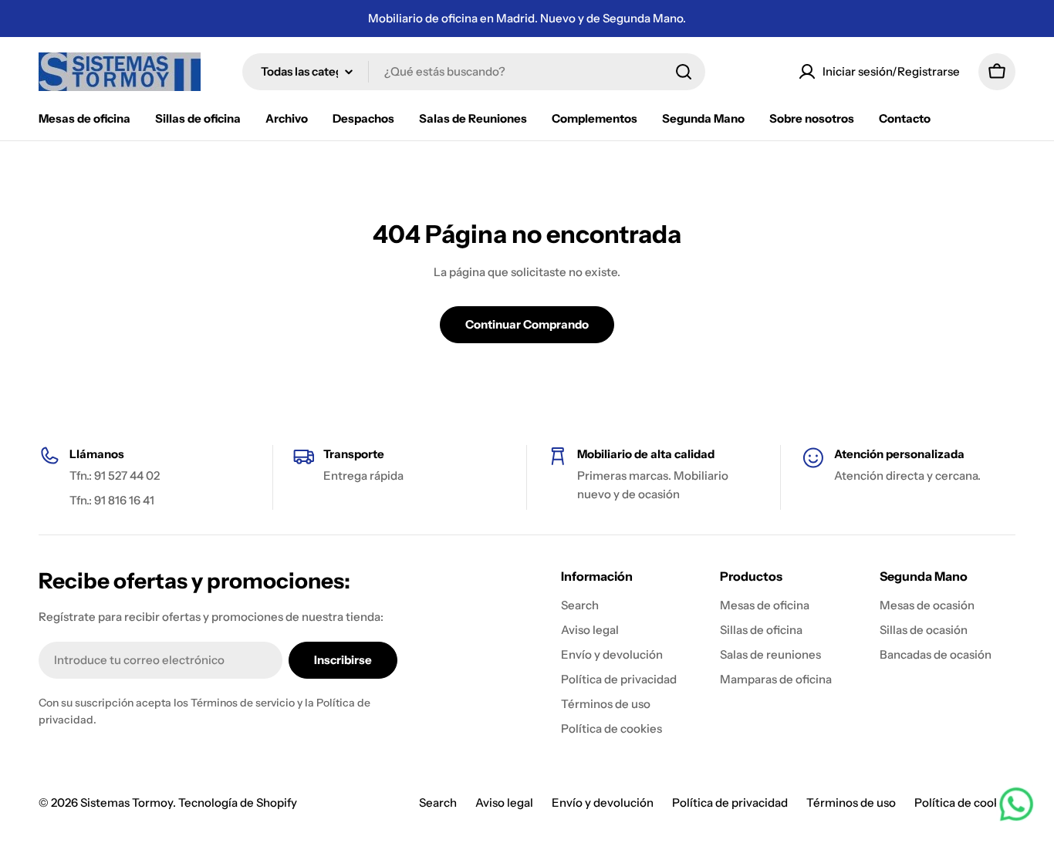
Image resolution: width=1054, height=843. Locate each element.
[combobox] (473, 71)
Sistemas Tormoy (126, 802)
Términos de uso (851, 802)
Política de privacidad (730, 802)
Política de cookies (964, 802)
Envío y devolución (603, 802)
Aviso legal (504, 802)
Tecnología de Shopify (237, 802)
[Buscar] (683, 71)
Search (438, 802)
